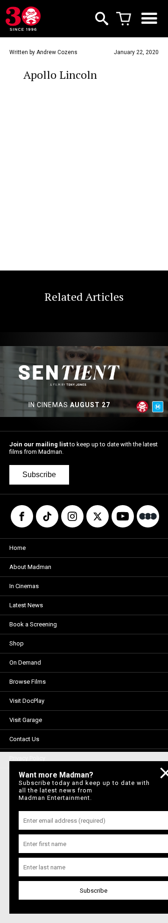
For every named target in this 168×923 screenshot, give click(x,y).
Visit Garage (25, 719)
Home (17, 547)
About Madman (30, 566)
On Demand (25, 662)
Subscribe (39, 475)
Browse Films (27, 681)
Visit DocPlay (26, 700)
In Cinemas (24, 586)
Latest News (26, 605)
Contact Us (24, 739)
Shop (16, 643)
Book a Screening (33, 624)
